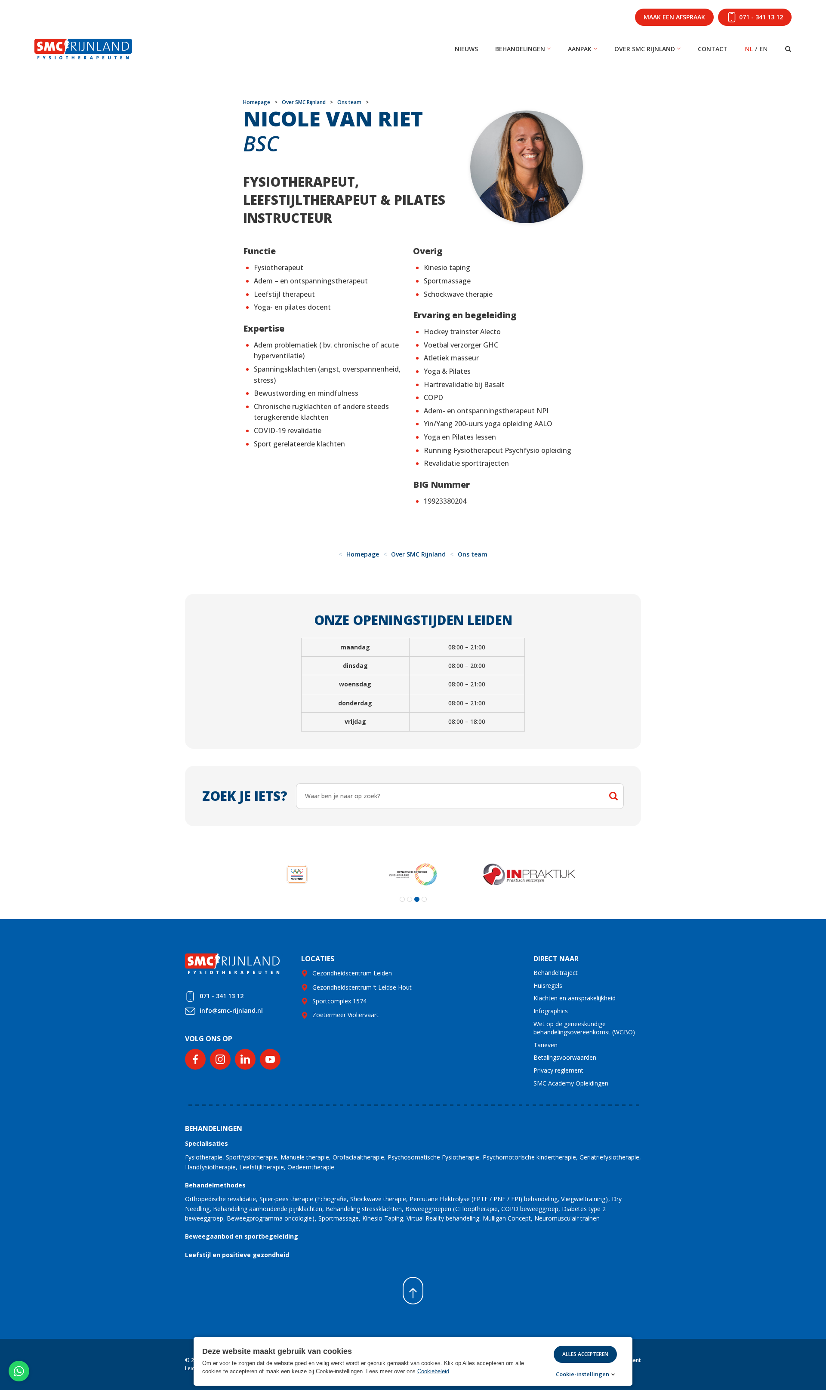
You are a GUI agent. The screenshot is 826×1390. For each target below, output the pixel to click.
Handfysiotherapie (210, 1167)
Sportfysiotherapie (251, 1157)
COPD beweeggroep (529, 1209)
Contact (712, 49)
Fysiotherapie (203, 1157)
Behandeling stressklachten (364, 1209)
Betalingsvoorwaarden (564, 1057)
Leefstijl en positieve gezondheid (237, 1255)
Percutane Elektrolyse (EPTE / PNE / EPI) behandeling (484, 1199)
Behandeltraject (555, 973)
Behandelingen (520, 49)
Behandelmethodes (215, 1185)
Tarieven (545, 1045)
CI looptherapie (476, 1209)
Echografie (332, 1199)
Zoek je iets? (244, 796)
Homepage (256, 102)
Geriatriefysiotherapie (609, 1157)
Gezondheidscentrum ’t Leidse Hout (362, 987)
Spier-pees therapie (286, 1199)
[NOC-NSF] (297, 874)
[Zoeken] (788, 49)
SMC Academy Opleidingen (570, 1083)
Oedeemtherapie (310, 1167)
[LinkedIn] (245, 1059)
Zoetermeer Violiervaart (345, 1015)
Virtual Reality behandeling (443, 1218)
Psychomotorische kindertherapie (529, 1157)
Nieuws (466, 49)
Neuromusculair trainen (567, 1218)
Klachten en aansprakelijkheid (574, 998)
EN (763, 49)
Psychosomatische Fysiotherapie (433, 1157)
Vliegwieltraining (583, 1199)
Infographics (550, 1011)
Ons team (349, 102)
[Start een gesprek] (19, 1371)
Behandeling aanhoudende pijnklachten (267, 1209)
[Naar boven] (413, 1290)
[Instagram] (220, 1059)
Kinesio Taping (382, 1218)
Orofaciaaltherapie (358, 1157)
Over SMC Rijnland (644, 49)
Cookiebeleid (433, 1371)
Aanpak (580, 49)
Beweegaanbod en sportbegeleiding (241, 1236)
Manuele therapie (304, 1157)
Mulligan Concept (507, 1218)
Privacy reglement (558, 1070)
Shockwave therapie (378, 1199)
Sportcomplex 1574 (339, 1001)
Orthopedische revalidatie (220, 1199)
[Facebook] (195, 1059)
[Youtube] (270, 1059)
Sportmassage (338, 1218)
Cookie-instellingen (582, 1374)
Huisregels (547, 985)
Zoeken (613, 796)
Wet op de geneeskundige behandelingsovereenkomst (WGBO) (584, 1028)
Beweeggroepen (428, 1209)
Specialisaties (206, 1143)
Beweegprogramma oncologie (269, 1218)
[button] (402, 899)
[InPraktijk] (529, 874)
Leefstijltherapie (261, 1167)
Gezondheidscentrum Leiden (352, 973)
